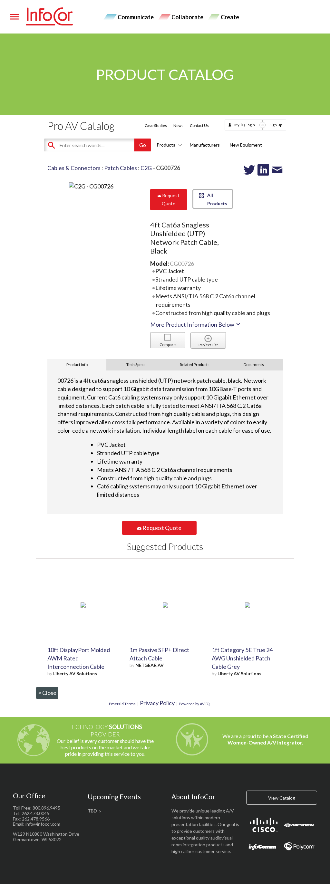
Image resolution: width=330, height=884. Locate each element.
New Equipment (246, 145)
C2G (146, 167)
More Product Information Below (192, 324)
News (178, 125)
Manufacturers (205, 145)
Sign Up (275, 125)
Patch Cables (120, 167)
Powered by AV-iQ (194, 703)
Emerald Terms (122, 703)
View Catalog (281, 798)
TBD (92, 810)
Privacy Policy (157, 702)
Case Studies (156, 125)
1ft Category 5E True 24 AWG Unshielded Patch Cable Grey (242, 658)
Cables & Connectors (74, 167)
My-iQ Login (244, 125)
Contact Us (199, 125)
